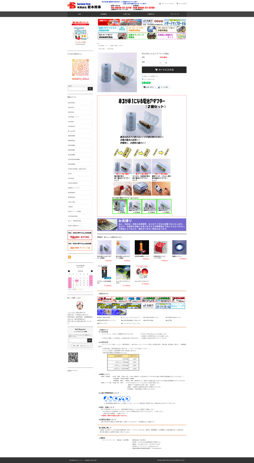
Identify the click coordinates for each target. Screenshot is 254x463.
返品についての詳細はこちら (151, 76)
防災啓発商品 (71, 102)
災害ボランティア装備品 (74, 211)
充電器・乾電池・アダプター (117, 45)
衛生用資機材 (71, 154)
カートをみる (183, 3)
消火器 (70, 173)
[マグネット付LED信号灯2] (104, 272)
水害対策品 (71, 178)
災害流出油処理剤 (72, 183)
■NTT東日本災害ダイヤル (150, 317)
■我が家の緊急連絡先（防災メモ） (131, 320)
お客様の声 (150, 14)
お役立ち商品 (102, 48)
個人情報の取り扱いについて (75, 460)
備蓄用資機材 (71, 150)
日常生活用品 (110, 48)
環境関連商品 (71, 197)
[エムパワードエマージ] (142, 272)
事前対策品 (71, 112)
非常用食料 (71, 121)
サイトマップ (174, 14)
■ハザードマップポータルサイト (130, 317)
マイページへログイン (168, 3)
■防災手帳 (169, 320)
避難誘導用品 (71, 140)
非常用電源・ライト (103, 45)
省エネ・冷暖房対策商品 (74, 221)
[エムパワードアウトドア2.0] (123, 272)
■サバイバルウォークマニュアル (130, 323)
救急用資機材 (71, 164)
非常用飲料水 (71, 126)
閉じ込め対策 (71, 131)
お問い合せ (127, 14)
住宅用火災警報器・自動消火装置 (77, 169)
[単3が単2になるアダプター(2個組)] (104, 247)
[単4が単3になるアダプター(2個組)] (123, 247)
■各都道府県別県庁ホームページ (106, 320)
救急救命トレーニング (74, 188)
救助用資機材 (71, 145)
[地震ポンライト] (179, 247)
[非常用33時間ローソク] (142, 247)
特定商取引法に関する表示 (91, 460)
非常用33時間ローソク (142, 256)
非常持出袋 (71, 107)
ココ (154, 334)
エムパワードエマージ (142, 281)
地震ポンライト (177, 256)
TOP (79, 14)
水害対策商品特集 (72, 216)
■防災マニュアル (102, 323)
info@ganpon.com (153, 446)
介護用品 (70, 206)
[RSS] (69, 257)
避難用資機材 (71, 135)
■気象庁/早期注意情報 (103, 317)
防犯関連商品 (71, 192)
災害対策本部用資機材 (74, 159)
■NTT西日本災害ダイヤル (173, 317)
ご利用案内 (103, 14)
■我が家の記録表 (148, 320)
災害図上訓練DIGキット (74, 225)
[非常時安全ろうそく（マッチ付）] (160, 247)
